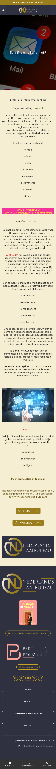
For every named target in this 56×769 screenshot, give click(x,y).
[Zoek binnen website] (3, 10)
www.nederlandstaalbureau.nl (29, 496)
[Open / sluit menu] (53, 10)
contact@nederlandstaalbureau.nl (37, 746)
